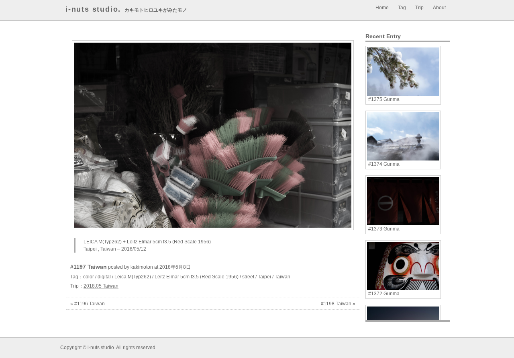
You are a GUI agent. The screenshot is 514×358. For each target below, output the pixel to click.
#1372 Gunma (384, 293)
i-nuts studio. (93, 9)
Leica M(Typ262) (132, 277)
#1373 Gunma (384, 229)
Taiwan (282, 277)
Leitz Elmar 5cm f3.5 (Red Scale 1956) (197, 277)
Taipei (264, 277)
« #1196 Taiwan (87, 304)
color (88, 277)
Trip (419, 7)
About (439, 7)
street (248, 277)
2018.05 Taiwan (101, 286)
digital (104, 277)
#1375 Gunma (384, 99)
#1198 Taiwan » (338, 304)
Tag (402, 7)
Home (382, 7)
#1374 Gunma (384, 164)
